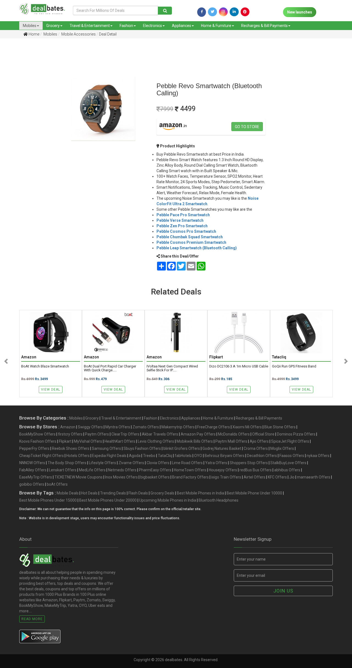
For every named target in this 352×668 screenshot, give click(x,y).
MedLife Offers (92, 470)
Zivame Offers (131, 463)
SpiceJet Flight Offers (290, 441)
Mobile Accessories (78, 34)
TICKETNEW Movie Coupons (78, 477)
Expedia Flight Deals (109, 455)
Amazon (67, 427)
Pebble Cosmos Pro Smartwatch (186, 231)
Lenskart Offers (62, 470)
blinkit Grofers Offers (181, 448)
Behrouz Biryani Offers (224, 455)
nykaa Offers (318, 455)
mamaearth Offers (313, 477)
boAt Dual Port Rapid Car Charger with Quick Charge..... (110, 368)
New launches (299, 12)
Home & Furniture (216, 25)
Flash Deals (138, 493)
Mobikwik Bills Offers (195, 441)
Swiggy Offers (90, 427)
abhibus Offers (287, 470)
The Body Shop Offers (67, 463)
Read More (32, 619)
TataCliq (165, 455)
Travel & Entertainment (90, 25)
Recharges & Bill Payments (264, 25)
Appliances (181, 25)
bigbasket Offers (155, 477)
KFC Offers (277, 477)
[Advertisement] (25, 129)
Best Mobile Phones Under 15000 (48, 500)
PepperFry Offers (34, 448)
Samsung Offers (106, 448)
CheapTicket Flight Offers (41, 455)
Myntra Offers (117, 427)
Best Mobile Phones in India (200, 493)
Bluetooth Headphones (218, 500)
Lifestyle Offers (102, 463)
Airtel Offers (254, 477)
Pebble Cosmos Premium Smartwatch (191, 242)
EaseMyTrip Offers (35, 477)
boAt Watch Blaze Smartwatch (45, 366)
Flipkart (65, 441)
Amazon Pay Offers (198, 434)
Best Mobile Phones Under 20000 (108, 500)
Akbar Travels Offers (160, 434)
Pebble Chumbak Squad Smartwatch (189, 237)
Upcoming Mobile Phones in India (167, 500)
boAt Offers (57, 484)
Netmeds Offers (122, 470)
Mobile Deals (68, 493)
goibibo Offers (31, 484)
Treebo (149, 455)
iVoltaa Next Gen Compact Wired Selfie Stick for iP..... (172, 368)
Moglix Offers (282, 448)
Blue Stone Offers (280, 427)
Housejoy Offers (223, 470)
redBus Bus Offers (256, 470)
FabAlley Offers (32, 470)
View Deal (50, 389)
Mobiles (29, 25)
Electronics (152, 25)
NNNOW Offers (32, 463)
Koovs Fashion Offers (37, 441)
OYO (198, 455)
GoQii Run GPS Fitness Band (294, 366)
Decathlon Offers (262, 455)
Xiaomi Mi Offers (247, 427)
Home (33, 34)
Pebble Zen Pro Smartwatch (182, 226)
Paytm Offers (97, 434)
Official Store (263, 434)
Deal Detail (108, 34)
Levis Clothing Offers (156, 441)
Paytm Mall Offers (231, 441)
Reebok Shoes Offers (70, 448)
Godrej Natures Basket (221, 448)
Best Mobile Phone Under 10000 (254, 493)
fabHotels (183, 455)
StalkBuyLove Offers (288, 463)
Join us (283, 591)
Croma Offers (256, 448)
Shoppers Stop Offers (249, 463)
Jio (292, 477)
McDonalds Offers (234, 434)
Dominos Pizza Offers (296, 434)
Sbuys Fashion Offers (142, 448)
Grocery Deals (162, 493)
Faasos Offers (291, 455)
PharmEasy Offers (155, 470)
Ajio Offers (259, 441)
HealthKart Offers (120, 441)
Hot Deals (89, 493)
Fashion (126, 25)
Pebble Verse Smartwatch (180, 220)
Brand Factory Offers (190, 477)
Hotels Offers (78, 455)
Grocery (53, 25)
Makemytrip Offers (178, 427)
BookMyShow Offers (37, 434)
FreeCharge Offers (213, 427)
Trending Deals (113, 493)
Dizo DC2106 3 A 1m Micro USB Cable (238, 366)
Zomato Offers (146, 427)
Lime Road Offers (187, 463)
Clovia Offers (158, 463)
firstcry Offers (70, 434)
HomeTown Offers (190, 470)
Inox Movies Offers (121, 477)
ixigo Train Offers (226, 477)
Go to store (247, 127)
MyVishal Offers (88, 441)
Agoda (135, 455)
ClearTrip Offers (125, 434)
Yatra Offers (216, 463)
